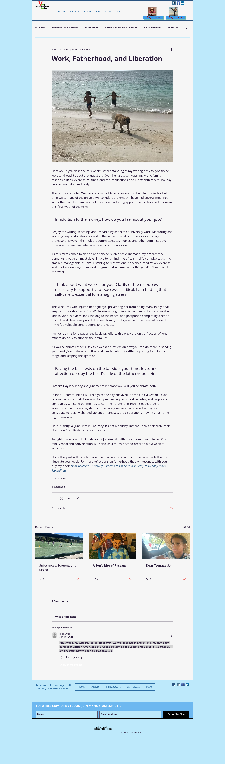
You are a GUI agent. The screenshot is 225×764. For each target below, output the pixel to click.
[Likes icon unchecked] (61, 657)
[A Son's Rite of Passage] (112, 546)
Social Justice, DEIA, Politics (121, 27)
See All (186, 526)
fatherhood (60, 478)
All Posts (40, 27)
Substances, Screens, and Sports (57, 567)
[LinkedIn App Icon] (182, 3)
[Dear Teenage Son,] (166, 546)
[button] (185, 27)
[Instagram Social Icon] (174, 3)
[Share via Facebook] (53, 498)
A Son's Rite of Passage (110, 565)
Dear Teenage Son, (159, 565)
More (171, 27)
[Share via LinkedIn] (69, 498)
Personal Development (65, 27)
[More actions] (171, 49)
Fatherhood (91, 27)
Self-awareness (153, 27)
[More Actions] (171, 635)
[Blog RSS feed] (173, 685)
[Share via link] (77, 498)
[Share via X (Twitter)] (61, 498)
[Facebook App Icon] (178, 3)
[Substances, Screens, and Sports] (59, 546)
